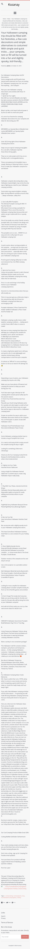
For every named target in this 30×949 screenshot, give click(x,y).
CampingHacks (18, 896)
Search (3, 916)
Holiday (19, 897)
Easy (23, 896)
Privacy (3, 918)
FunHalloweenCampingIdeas (8, 897)
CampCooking (9, 896)
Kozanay (19, 945)
